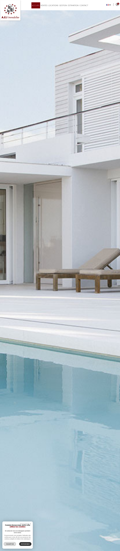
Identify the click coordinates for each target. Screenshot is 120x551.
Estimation (73, 5)
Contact (84, 5)
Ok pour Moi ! (25, 544)
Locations (53, 5)
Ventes (44, 5)
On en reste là (24, 524)
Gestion (63, 5)
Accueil (36, 5)
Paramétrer (10, 544)
